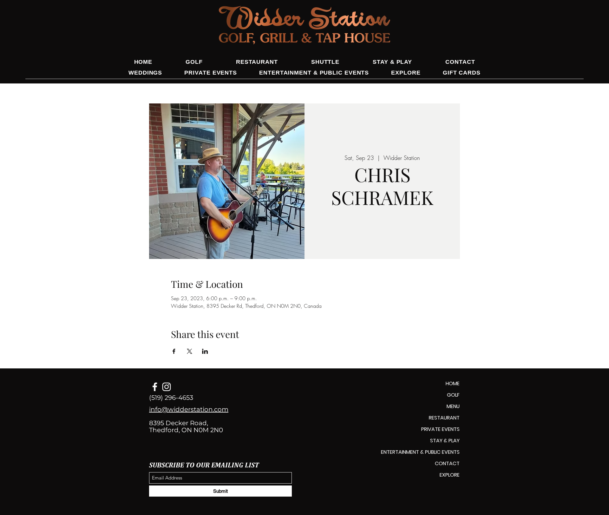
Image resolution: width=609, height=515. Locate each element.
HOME (453, 383)
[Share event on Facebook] (174, 351)
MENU (453, 406)
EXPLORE (450, 475)
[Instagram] (166, 387)
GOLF (453, 395)
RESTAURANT (444, 417)
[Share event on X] (190, 351)
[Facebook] (154, 387)
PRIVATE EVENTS (440, 429)
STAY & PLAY (445, 440)
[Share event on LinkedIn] (205, 351)
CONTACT (447, 463)
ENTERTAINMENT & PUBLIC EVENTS (420, 452)
